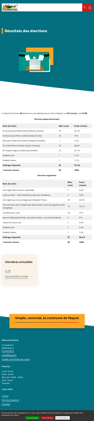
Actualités (6, 404)
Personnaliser (63, 418)
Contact (5, 396)
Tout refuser (47, 418)
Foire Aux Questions (10, 400)
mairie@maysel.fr (9, 355)
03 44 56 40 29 (8, 351)
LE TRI (8, 271)
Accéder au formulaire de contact (16, 359)
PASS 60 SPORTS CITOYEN (16, 276)
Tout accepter (32, 418)
